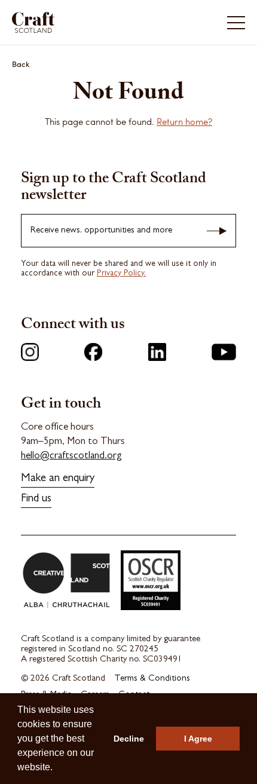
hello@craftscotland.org (71, 456)
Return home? (184, 121)
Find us (36, 499)
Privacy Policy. (121, 274)
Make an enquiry (57, 479)
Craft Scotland (69, 22)
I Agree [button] (198, 738)
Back (21, 63)
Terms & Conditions (152, 679)
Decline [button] (129, 738)
